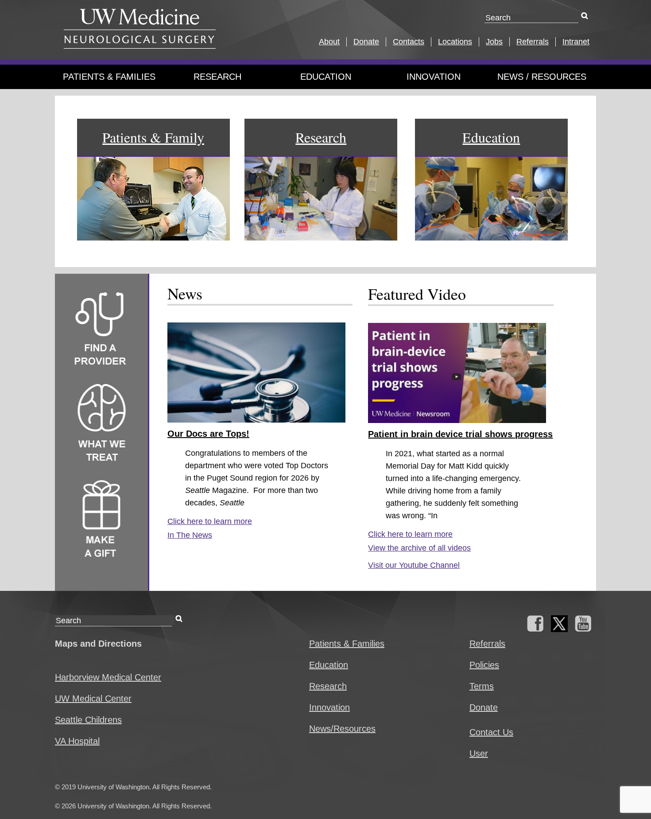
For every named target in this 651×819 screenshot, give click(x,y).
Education (325, 77)
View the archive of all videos (419, 547)
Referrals (532, 41)
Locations (455, 41)
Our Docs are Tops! (208, 434)
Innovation (434, 77)
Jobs (494, 41)
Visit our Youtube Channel (414, 565)
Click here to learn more (209, 521)
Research (217, 77)
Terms (481, 686)
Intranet (575, 41)
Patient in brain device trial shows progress (460, 434)
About (329, 41)
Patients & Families (109, 77)
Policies (484, 665)
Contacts (408, 41)
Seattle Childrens (88, 720)
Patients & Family (153, 137)
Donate (366, 41)
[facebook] (535, 629)
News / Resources (541, 77)
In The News (189, 535)
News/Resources (342, 729)
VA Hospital (77, 741)
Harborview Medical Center (108, 677)
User (478, 753)
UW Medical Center (93, 698)
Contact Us (491, 732)
